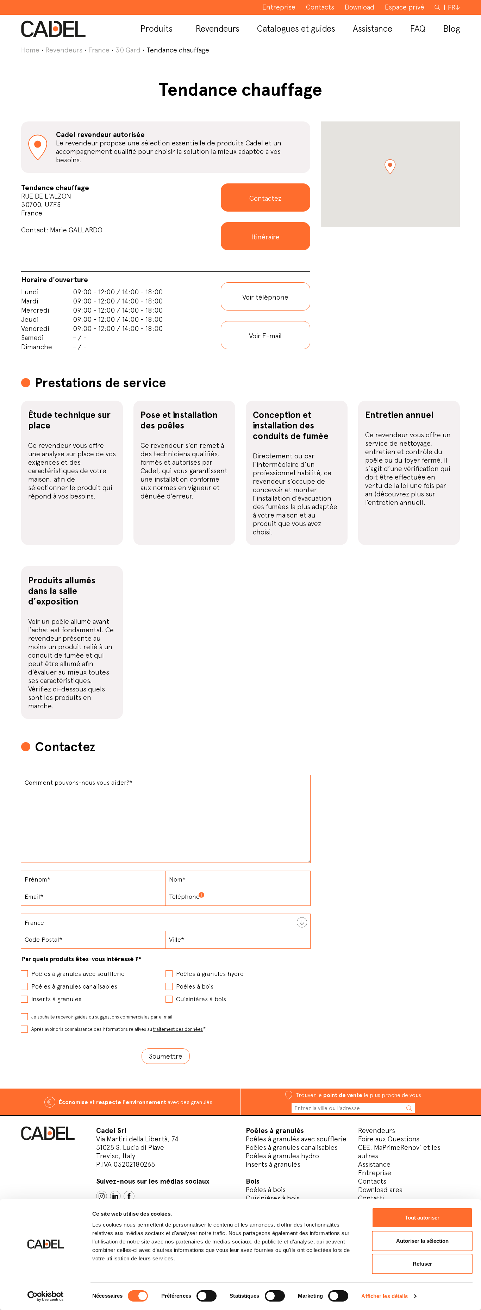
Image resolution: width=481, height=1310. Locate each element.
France (99, 50)
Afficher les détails (384, 1296)
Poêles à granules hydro (282, 1156)
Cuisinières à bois (273, 1198)
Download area (380, 1189)
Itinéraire (265, 237)
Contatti (371, 1198)
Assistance (374, 1164)
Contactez (265, 198)
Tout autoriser (422, 1218)
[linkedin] (115, 1196)
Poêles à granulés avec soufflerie (296, 1139)
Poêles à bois (266, 1189)
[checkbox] (166, 984)
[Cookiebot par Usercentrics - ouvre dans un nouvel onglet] (45, 1296)
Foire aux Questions (388, 1139)
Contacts (372, 1181)
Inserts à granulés (273, 1164)
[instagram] (101, 1196)
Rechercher (438, 7)
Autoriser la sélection (422, 1241)
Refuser (422, 1264)
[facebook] (129, 1196)
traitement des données (178, 1029)
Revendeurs (63, 50)
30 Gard (127, 50)
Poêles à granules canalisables (292, 1147)
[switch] (206, 1296)
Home (30, 50)
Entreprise (374, 1172)
